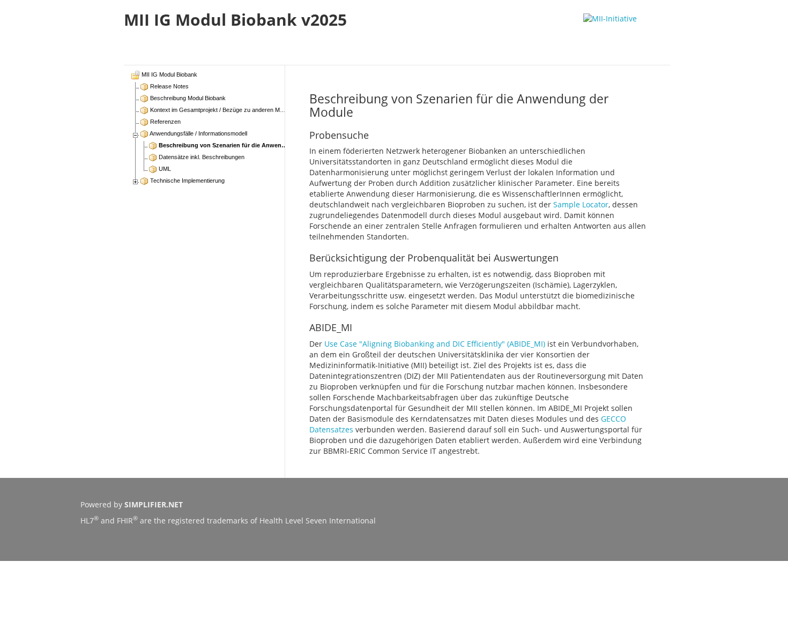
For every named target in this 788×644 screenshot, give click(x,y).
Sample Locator (580, 204)
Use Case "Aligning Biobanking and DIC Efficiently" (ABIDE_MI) (434, 344)
